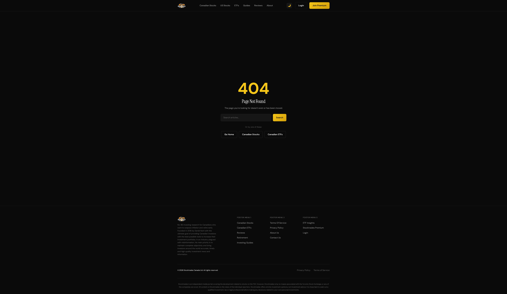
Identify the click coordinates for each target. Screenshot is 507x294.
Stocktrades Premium (313, 227)
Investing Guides (245, 242)
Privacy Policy (276, 227)
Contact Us (275, 237)
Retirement (242, 237)
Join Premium (319, 5)
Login (301, 5)
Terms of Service (322, 270)
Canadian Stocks (208, 5)
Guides (246, 5)
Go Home (229, 134)
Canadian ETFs (275, 134)
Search (279, 117)
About (270, 5)
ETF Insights (308, 222)
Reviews (258, 5)
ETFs (236, 5)
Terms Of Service (278, 222)
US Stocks (225, 5)
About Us (274, 232)
